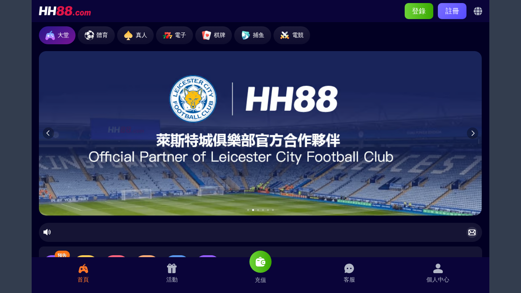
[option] (260, 133)
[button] (248, 210)
